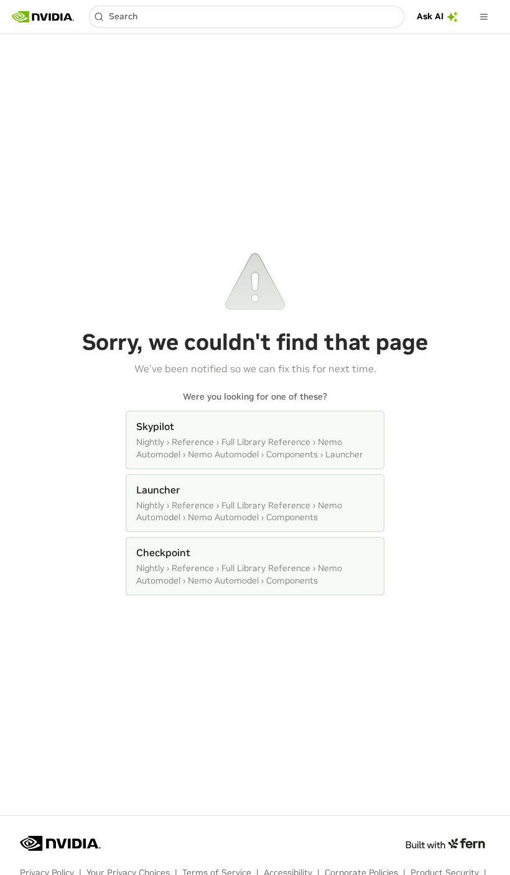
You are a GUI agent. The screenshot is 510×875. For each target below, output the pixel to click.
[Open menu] (484, 17)
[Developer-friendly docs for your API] (445, 843)
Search (123, 16)
